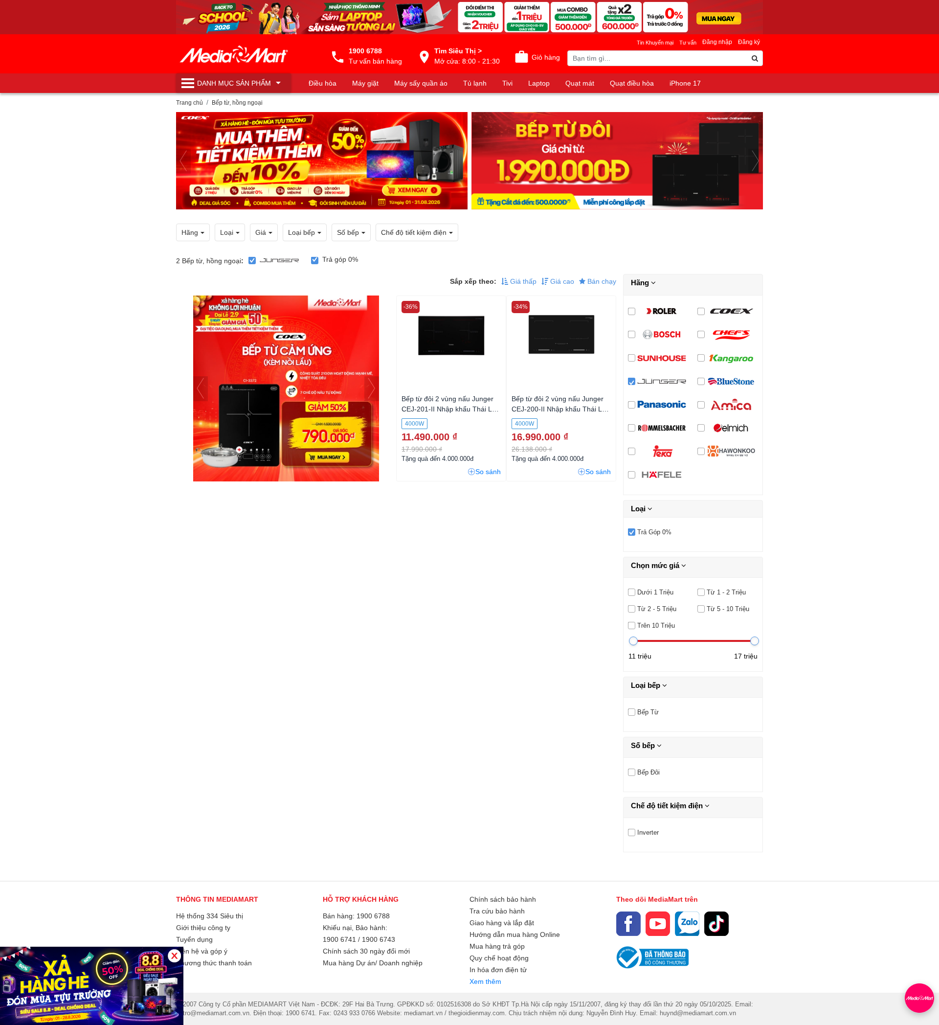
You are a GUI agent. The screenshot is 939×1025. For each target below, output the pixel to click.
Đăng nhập (717, 42)
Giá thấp (522, 281)
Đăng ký (749, 42)
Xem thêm (485, 981)
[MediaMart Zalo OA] (687, 923)
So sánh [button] (488, 472)
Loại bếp (646, 685)
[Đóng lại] (174, 955)
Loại (639, 508)
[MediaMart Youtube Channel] (658, 923)
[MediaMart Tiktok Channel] (716, 923)
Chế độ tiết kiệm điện (668, 805)
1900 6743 (378, 939)
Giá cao (561, 281)
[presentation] (183, 161)
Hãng (641, 282)
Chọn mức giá (656, 565)
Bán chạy (600, 281)
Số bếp (644, 745)
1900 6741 (339, 939)
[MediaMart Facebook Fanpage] (628, 923)
